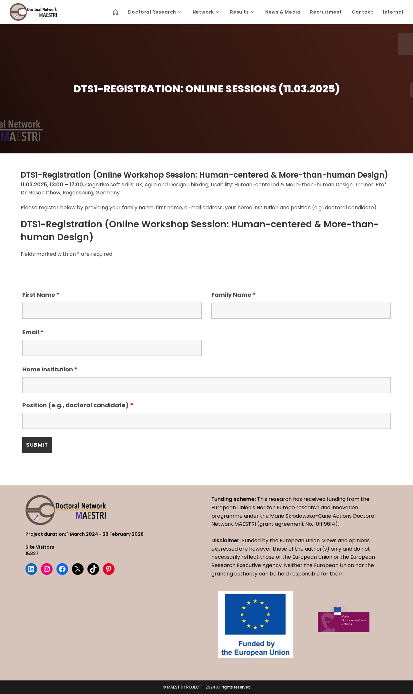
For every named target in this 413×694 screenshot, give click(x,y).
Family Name (233, 295)
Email (33, 332)
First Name (41, 295)
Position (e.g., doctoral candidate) (77, 405)
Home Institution (49, 369)
